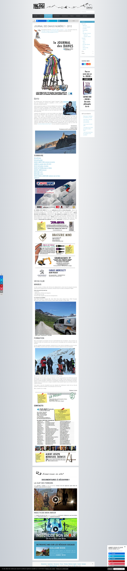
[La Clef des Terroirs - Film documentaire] (55, 499)
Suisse (84, 49)
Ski (83, 31)
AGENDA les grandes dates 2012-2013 (42, 164)
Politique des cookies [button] (50, 568)
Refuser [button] (110, 568)
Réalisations (48, 16)
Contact (79, 564)
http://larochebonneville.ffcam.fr (45, 124)
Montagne (84, 24)
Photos (83, 21)
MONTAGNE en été (38, 172)
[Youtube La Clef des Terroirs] (87, 64)
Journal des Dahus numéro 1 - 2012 (59, 29)
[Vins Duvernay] (55, 249)
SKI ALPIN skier (37, 158)
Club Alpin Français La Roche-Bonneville (49, 31)
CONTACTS (36, 178)
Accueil (35, 16)
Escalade (85, 28)
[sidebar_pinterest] (1, 285)
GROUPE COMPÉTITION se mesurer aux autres (44, 162)
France (84, 39)
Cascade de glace (86, 27)
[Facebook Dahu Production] (83, 64)
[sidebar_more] (1, 294)
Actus (41, 16)
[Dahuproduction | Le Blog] (62, 5)
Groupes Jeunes (87, 36)
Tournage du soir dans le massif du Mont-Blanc (88, 129)
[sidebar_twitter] (1, 279)
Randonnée (85, 30)
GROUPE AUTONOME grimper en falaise (43, 168)
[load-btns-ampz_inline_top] (73, 21)
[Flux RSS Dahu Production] (89, 64)
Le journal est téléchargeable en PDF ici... (50, 32)
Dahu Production (53, 566)
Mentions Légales (72, 564)
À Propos (78, 16)
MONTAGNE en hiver (38, 174)
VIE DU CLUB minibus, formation (41, 166)
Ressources (65, 16)
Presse (71, 16)
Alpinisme (85, 25)
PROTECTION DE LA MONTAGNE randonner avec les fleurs (47, 176)
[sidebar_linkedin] (1, 282)
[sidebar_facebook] (1, 277)
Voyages (83, 38)
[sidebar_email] (1, 291)
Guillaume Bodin (57, 548)
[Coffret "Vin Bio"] (87, 89)
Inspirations (56, 16)
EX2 (74, 566)
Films (83, 51)
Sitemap (66, 564)
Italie (84, 41)
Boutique (85, 16)
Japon (84, 43)
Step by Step (85, 47)
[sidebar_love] (1, 288)
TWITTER (63, 555)
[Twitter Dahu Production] (85, 64)
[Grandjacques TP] (55, 261)
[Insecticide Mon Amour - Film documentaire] (55, 529)
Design (83, 53)
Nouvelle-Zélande (86, 44)
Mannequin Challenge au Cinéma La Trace (87, 117)
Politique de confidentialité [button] (62, 568)
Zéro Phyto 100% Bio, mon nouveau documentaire (87, 121)
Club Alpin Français (87, 33)
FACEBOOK (58, 555)
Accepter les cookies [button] (119, 568)
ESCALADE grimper (38, 160)
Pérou (84, 46)
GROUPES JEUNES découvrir (40, 170)
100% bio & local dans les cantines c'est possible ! (88, 134)
